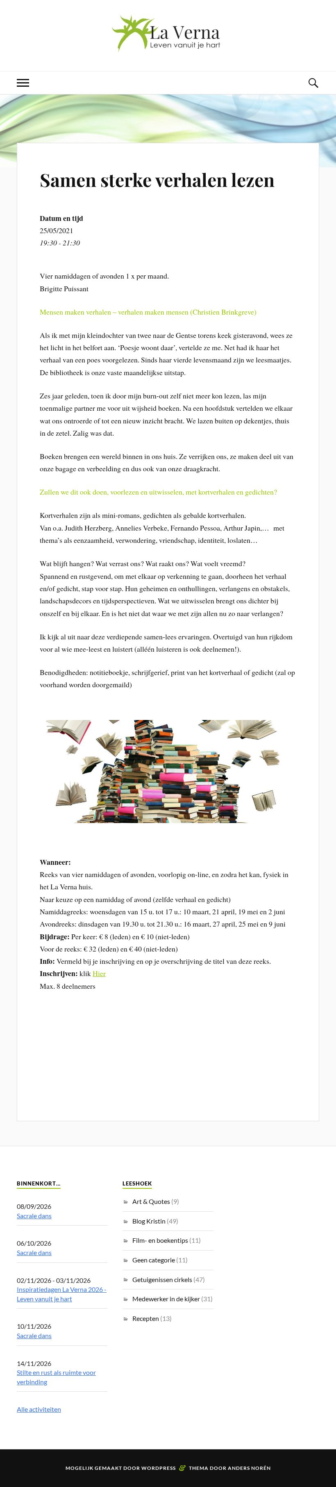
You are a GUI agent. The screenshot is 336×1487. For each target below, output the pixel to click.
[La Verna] (168, 46)
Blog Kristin (149, 1221)
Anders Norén (249, 1468)
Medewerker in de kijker (166, 1299)
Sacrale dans (34, 1215)
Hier (99, 973)
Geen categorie (153, 1260)
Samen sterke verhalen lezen (157, 179)
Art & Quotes (151, 1201)
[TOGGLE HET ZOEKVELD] (313, 83)
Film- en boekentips (160, 1240)
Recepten (145, 1318)
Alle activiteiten (39, 1409)
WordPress (158, 1468)
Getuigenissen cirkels (162, 1279)
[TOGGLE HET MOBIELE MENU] (23, 83)
